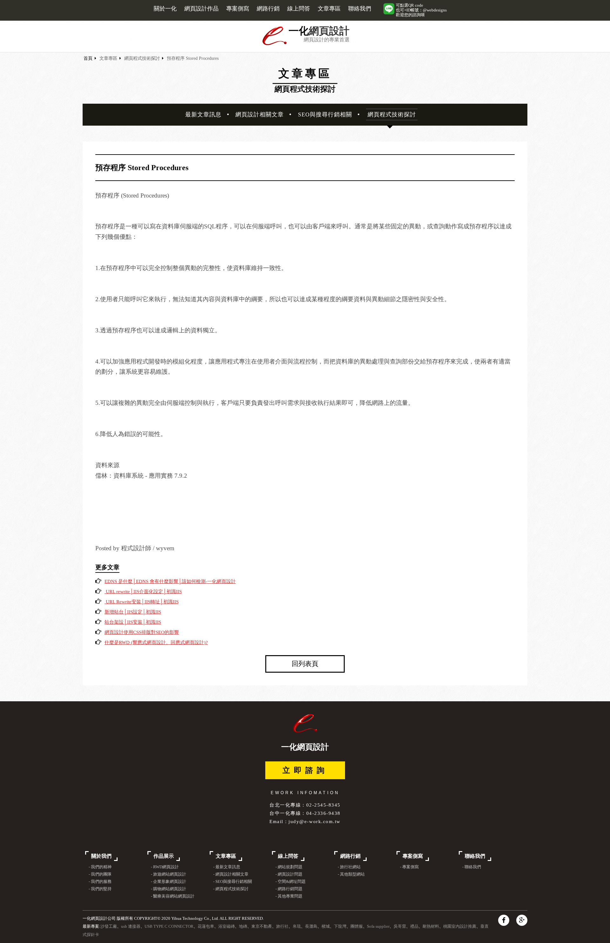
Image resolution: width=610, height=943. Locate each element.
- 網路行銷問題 (288, 889)
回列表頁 (305, 663)
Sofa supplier (378, 926)
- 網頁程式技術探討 (230, 889)
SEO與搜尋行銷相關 (325, 114)
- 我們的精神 (100, 867)
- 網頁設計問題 (288, 874)
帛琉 (297, 926)
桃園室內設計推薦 (459, 926)
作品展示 (163, 856)
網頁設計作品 (201, 8)
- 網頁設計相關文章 (230, 874)
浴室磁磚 (226, 926)
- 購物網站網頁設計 (168, 889)
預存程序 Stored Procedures (193, 58)
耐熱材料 (431, 926)
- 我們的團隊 (100, 874)
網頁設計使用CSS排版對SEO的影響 (142, 632)
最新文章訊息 (203, 114)
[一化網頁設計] (274, 44)
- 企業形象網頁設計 (168, 881)
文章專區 (329, 8)
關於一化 (165, 8)
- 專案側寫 (409, 867)
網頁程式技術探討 (142, 58)
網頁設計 (329, 31)
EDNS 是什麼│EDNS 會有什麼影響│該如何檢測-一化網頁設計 (170, 581)
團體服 (356, 926)
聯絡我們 (359, 8)
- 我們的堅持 (100, 889)
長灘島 (311, 926)
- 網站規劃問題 (288, 867)
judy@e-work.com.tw (314, 821)
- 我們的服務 (100, 881)
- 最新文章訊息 (226, 867)
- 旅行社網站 (349, 867)
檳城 (326, 926)
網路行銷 (268, 8)
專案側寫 (237, 8)
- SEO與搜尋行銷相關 (232, 881)
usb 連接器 (130, 926)
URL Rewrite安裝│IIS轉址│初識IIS (142, 601)
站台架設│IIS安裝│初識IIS (133, 622)
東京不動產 (261, 926)
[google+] (521, 920)
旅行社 (282, 926)
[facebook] (503, 920)
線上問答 (298, 8)
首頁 (88, 58)
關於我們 (101, 856)
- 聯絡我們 (471, 867)
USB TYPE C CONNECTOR (169, 926)
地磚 (243, 926)
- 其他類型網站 (351, 874)
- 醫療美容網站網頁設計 (172, 896)
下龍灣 (340, 926)
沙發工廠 (108, 926)
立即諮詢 (305, 770)
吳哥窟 (400, 926)
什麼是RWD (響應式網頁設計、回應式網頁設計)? (156, 642)
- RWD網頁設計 (165, 867)
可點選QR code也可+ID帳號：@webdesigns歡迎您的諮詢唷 (421, 10)
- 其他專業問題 (288, 896)
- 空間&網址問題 (290, 881)
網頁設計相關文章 (259, 114)
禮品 (414, 926)
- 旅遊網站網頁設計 (168, 874)
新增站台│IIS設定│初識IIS (133, 611)
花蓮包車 (206, 926)
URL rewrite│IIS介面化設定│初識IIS (143, 591)
